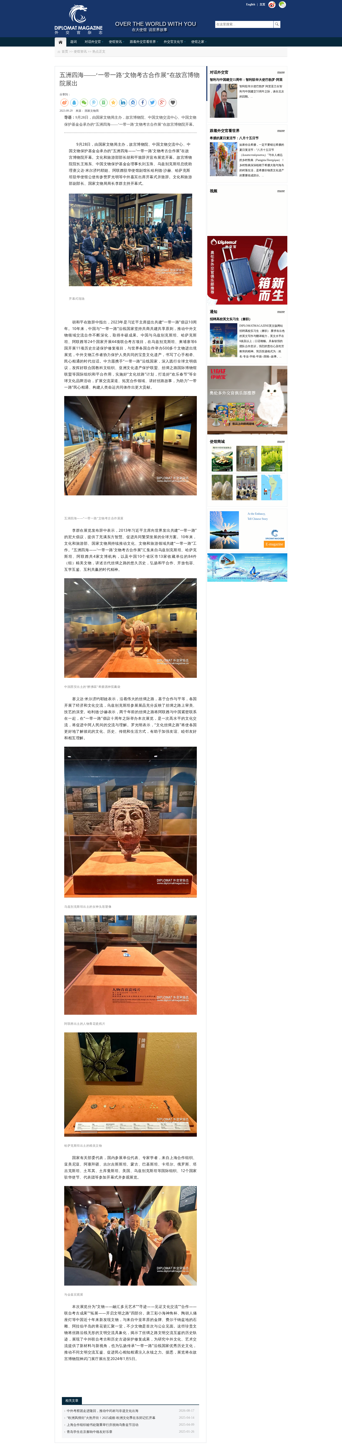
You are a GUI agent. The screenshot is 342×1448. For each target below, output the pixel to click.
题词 (73, 42)
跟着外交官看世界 (143, 42)
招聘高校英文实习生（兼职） (231, 319)
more (281, 72)
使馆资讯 (115, 42)
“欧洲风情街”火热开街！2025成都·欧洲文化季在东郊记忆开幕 (111, 1418)
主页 (262, 4)
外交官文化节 (173, 42)
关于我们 (254, 585)
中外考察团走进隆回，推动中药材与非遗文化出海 (102, 1411)
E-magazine (274, 544)
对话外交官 (93, 42)
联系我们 (239, 585)
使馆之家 (197, 42)
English (250, 4)
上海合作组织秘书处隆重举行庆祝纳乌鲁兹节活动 (102, 1425)
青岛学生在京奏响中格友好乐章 (89, 1432)
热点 (95, 51)
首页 (65, 51)
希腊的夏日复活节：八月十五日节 (234, 138)
